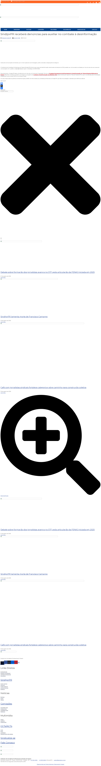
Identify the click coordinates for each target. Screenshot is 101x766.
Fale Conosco (8, 742)
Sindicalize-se (8, 738)
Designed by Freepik (59, 764)
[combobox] (7, 91)
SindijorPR (6, 680)
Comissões (6, 703)
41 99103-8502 (42, 760)
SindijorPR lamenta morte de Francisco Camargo (24, 316)
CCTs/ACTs (6, 726)
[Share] (50, 88)
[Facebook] (50, 84)
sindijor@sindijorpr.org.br (60, 760)
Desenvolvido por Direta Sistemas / (45, 764)
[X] (50, 86)
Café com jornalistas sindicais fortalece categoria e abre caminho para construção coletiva (43, 387)
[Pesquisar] (1, 238)
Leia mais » (3, 277)
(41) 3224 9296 (34, 760)
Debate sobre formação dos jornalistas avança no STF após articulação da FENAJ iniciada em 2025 (48, 272)
